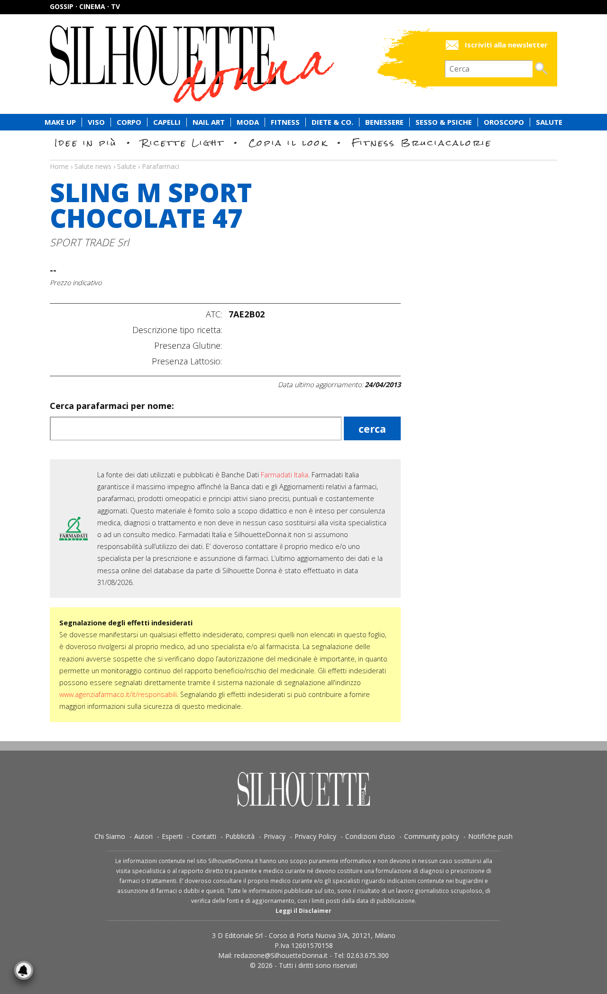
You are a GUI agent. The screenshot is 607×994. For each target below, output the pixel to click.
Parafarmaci (160, 166)
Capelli (167, 122)
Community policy (431, 836)
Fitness (285, 122)
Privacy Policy (315, 836)
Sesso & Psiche (443, 122)
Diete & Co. (332, 122)
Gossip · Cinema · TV (85, 6)
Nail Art (209, 122)
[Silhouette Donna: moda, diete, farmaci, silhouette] (232, 64)
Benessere (384, 122)
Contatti (204, 836)
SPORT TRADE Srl (89, 242)
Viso (96, 122)
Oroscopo (504, 122)
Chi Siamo (109, 836)
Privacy (274, 836)
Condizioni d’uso (370, 836)
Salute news (303, 157)
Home (59, 166)
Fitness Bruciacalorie (422, 142)
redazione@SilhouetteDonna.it (281, 955)
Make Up (60, 122)
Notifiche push (490, 836)
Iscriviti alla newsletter (506, 44)
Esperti (172, 836)
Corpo (129, 122)
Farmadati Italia (284, 474)
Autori (143, 836)
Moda (248, 122)
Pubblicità (240, 836)
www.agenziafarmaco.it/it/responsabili (118, 694)
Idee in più (86, 142)
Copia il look (288, 142)
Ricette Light (182, 142)
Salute (549, 122)
